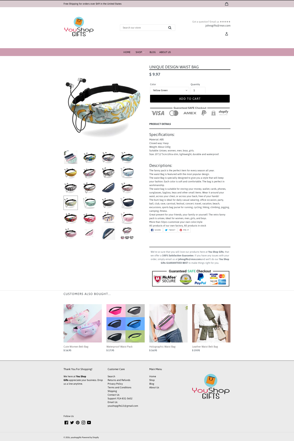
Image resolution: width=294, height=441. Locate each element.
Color (153, 84)
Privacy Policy (115, 383)
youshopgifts (76, 437)
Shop (152, 380)
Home (152, 376)
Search (111, 376)
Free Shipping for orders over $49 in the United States (93, 3)
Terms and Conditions (119, 387)
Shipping (112, 391)
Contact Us (113, 394)
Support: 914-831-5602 (120, 398)
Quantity (195, 84)
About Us (154, 387)
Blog (151, 383)
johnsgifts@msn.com (217, 25)
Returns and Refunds (119, 380)
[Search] (174, 27)
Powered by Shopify (90, 437)
